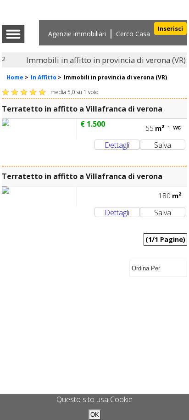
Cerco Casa (133, 33)
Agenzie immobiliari (77, 33)
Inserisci (170, 28)
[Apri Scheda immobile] (39, 129)
